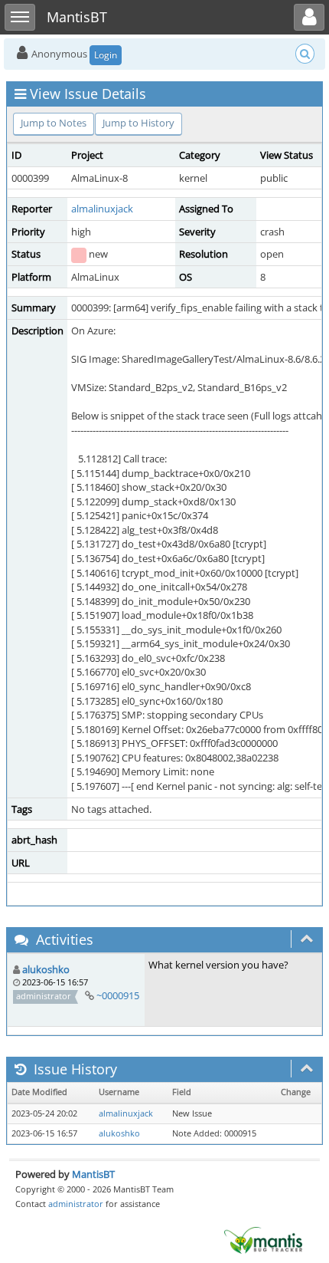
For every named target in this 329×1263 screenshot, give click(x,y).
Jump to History (138, 123)
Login (105, 54)
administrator (75, 1203)
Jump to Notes (53, 123)
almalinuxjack (102, 208)
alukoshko (46, 969)
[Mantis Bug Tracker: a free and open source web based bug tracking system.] (263, 1239)
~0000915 (117, 995)
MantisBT (93, 1174)
